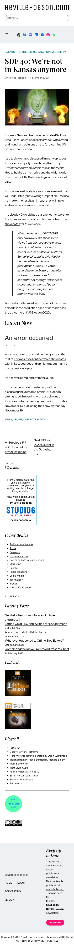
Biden (8, 419)
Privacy (40, 940)
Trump (17, 419)
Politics (21, 52)
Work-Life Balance (20, 587)
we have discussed (30, 158)
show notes (12, 224)
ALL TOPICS (12, 596)
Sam (20, 135)
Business (15, 552)
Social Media (17, 575)
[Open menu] (7, 34)
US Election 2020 (34, 419)
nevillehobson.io (55, 889)
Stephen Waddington (22, 779)
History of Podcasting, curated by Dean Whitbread (38, 755)
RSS (56, 940)
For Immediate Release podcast (27, 560)
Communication (19, 556)
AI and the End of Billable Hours (25, 632)
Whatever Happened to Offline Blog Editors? (34, 640)
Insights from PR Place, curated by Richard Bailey (37, 759)
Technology (16, 579)
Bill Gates (15, 747)
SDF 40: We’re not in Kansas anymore (35, 65)
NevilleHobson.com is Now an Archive (30, 615)
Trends (13, 583)
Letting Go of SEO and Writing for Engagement (36, 623)
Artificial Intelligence (21, 544)
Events (10, 52)
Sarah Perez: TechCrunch (24, 775)
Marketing (15, 563)
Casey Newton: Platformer (24, 751)
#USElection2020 (38, 312)
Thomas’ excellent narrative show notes (40, 359)
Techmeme (16, 783)
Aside (13, 548)
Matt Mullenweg (19, 767)
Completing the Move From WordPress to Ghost (37, 649)
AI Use (49, 940)
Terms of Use (27, 940)
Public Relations (18, 571)
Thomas (10, 135)
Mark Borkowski (19, 763)
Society (60, 52)
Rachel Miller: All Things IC (24, 771)
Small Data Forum (41, 52)
